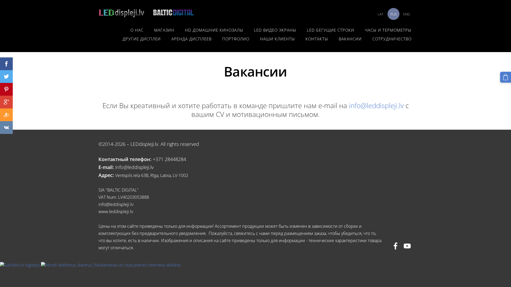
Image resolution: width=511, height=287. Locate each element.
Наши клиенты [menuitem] (277, 38)
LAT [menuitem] (381, 14)
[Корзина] (505, 77)
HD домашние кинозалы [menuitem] (214, 30)
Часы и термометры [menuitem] (388, 30)
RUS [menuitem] (393, 14)
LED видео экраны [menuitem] (275, 30)
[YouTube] (407, 246)
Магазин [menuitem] (164, 30)
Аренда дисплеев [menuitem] (191, 38)
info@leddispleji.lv (376, 105)
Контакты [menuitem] (317, 38)
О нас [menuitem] (136, 30)
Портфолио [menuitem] (235, 38)
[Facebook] (395, 246)
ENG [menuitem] (406, 14)
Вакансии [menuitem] (350, 38)
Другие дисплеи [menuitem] (142, 38)
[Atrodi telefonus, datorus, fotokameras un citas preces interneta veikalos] (111, 265)
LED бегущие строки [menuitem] (330, 30)
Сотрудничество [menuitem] (391, 38)
